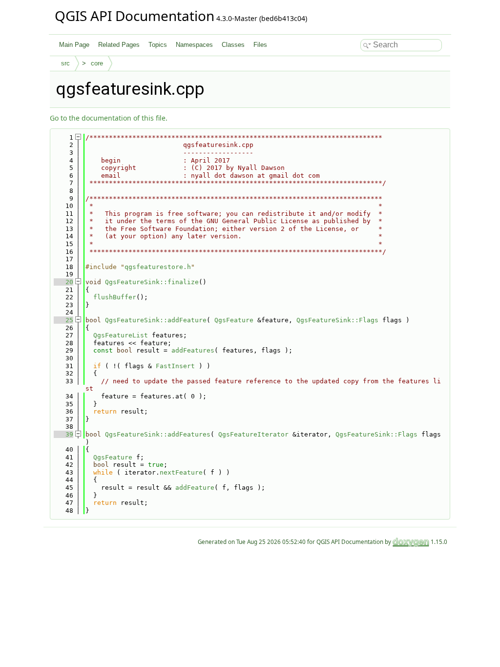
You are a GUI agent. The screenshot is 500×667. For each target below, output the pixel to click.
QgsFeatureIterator (253, 434)
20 (63, 282)
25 (63, 320)
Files (260, 44)
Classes (233, 44)
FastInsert (175, 366)
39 (63, 434)
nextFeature (181, 472)
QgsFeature (233, 320)
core (97, 63)
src (65, 63)
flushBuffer (114, 297)
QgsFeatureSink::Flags (337, 320)
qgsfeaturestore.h (158, 267)
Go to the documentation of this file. (108, 118)
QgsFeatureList (120, 335)
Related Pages (119, 44)
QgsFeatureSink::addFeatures (157, 434)
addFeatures (192, 350)
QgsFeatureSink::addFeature (156, 320)
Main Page (74, 44)
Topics (157, 44)
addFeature (194, 487)
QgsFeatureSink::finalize (152, 282)
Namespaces (194, 44)
